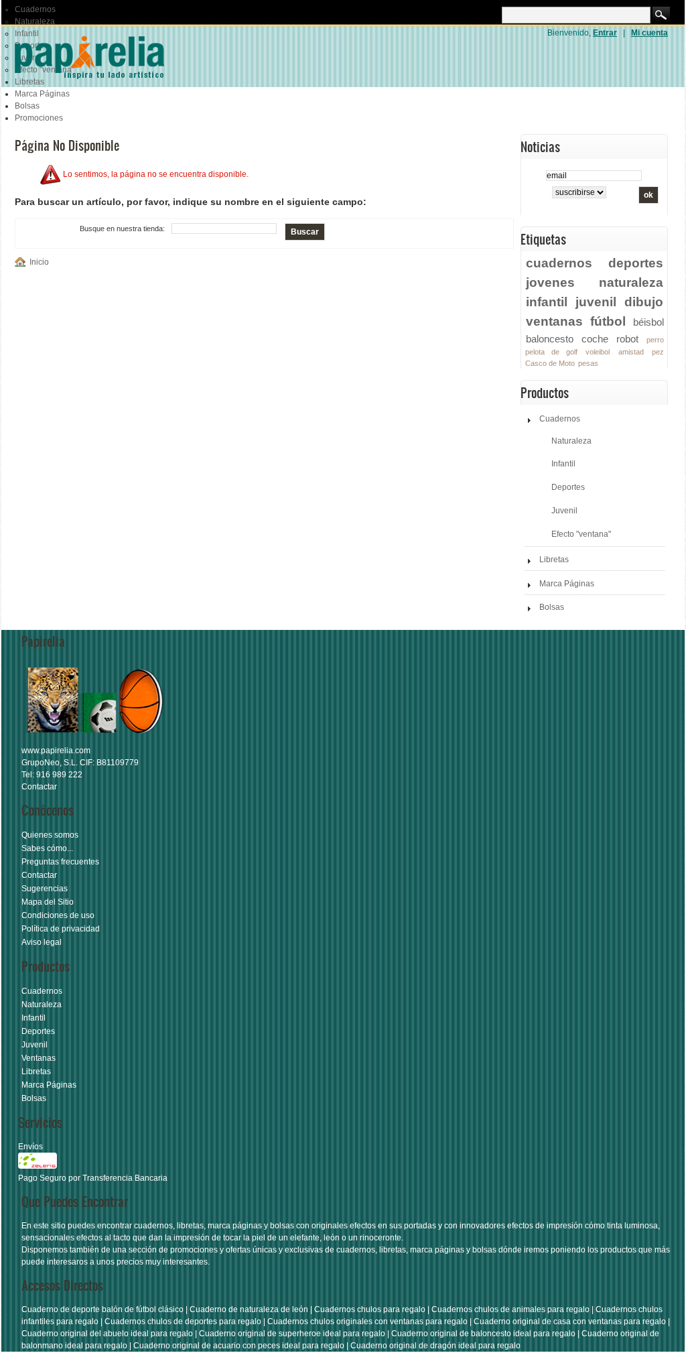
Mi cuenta (649, 33)
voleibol (598, 352)
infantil (546, 301)
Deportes (568, 487)
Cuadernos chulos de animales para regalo (510, 1309)
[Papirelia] (108, 57)
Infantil (563, 463)
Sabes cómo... (47, 848)
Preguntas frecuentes (60, 861)
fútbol (608, 321)
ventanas (554, 321)
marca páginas (235, 1225)
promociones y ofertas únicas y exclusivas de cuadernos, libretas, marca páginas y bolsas (333, 1249)
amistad (631, 352)
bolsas (282, 1225)
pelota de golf (551, 352)
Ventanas (38, 1058)
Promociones (39, 118)
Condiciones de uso (57, 915)
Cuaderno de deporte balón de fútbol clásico (102, 1309)
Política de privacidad (60, 928)
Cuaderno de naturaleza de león (249, 1309)
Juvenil (564, 510)
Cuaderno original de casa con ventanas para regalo (570, 1321)
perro (655, 340)
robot (627, 338)
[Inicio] (22, 262)
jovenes (550, 282)
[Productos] (95, 738)
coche (594, 338)
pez (658, 352)
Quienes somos (49, 835)
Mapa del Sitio (47, 902)
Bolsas (27, 106)
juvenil (595, 301)
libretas (190, 1225)
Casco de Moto (550, 363)
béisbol (648, 322)
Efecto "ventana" (581, 534)
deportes (635, 262)
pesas (588, 363)
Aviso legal (41, 942)
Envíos (30, 1146)
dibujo (643, 301)
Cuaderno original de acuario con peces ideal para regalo (238, 1345)
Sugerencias (44, 888)
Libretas (554, 559)
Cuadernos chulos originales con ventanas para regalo (367, 1321)
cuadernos (559, 262)
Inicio (39, 262)
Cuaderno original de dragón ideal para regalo (435, 1345)
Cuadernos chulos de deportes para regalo (183, 1321)
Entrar (605, 33)
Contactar (39, 786)
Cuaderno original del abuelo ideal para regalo (107, 1333)
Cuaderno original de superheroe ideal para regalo (292, 1333)
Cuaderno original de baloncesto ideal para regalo (483, 1333)
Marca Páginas (42, 94)
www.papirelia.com (55, 750)
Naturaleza (35, 21)
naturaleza (631, 282)
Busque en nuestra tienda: (122, 228)
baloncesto (549, 338)
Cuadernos (35, 9)
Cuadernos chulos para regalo (369, 1309)
